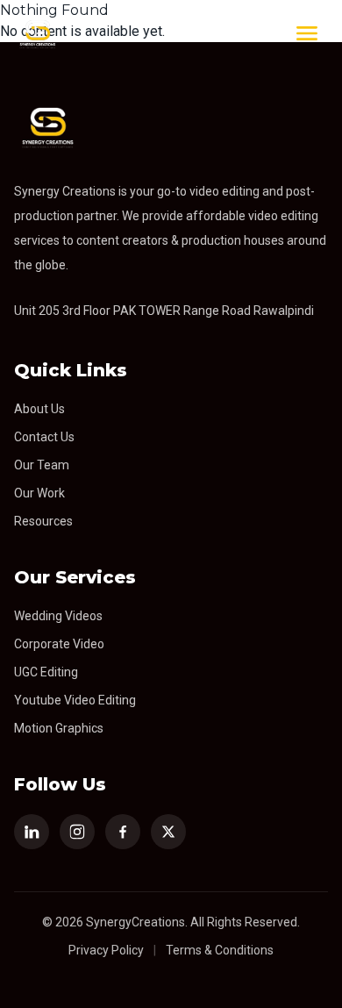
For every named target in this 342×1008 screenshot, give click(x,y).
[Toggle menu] (307, 33)
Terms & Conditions (220, 950)
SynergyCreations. (137, 922)
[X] (168, 831)
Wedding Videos (58, 616)
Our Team (41, 465)
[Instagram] (77, 831)
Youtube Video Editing (75, 700)
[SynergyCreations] (37, 33)
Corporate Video (59, 644)
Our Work (39, 493)
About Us (39, 409)
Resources (43, 521)
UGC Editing (46, 672)
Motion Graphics (58, 728)
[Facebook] (122, 831)
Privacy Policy (106, 950)
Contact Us (44, 437)
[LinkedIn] (31, 831)
